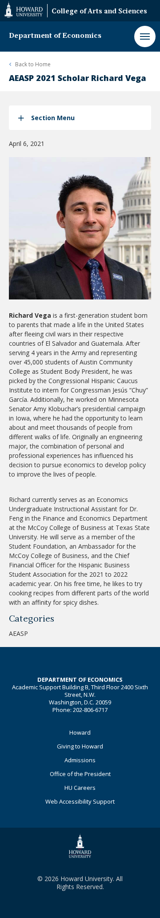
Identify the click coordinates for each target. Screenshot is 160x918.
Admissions (80, 760)
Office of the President (80, 774)
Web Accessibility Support (80, 801)
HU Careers (80, 788)
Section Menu (53, 117)
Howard (80, 732)
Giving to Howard (80, 746)
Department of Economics (55, 36)
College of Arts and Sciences (99, 11)
